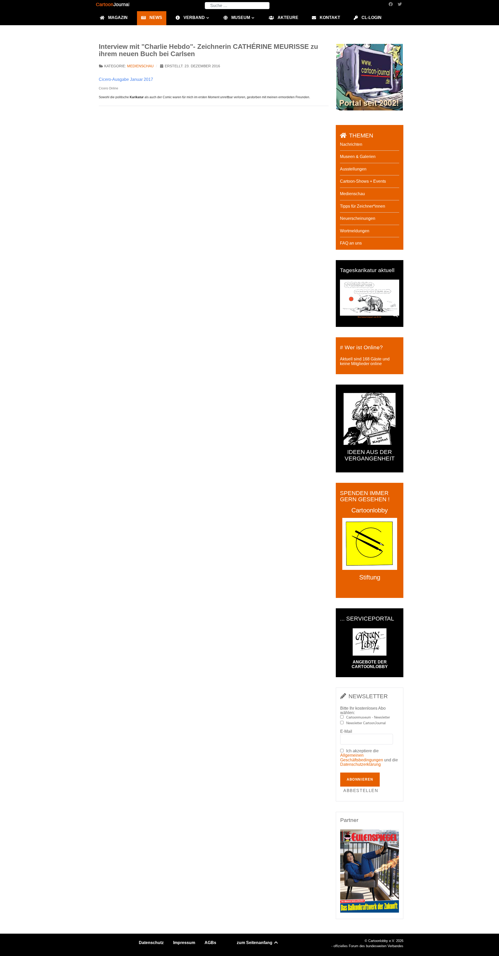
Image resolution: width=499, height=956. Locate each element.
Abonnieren (360, 779)
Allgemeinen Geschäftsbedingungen (361, 757)
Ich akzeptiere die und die (369, 758)
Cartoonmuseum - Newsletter (368, 717)
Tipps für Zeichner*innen (362, 206)
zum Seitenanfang (255, 942)
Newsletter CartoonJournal (366, 723)
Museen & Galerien (358, 156)
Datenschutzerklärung (360, 764)
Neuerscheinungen (357, 218)
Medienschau (140, 66)
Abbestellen (360, 790)
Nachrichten (351, 144)
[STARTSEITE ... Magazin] (369, 77)
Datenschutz (151, 942)
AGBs (210, 942)
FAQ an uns (351, 243)
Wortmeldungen (354, 231)
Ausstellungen (353, 169)
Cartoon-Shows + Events (363, 181)
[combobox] (237, 5)
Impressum (184, 942)
